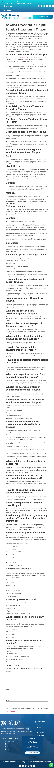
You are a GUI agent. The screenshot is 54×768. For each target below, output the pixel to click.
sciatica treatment (23, 57)
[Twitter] (41, 6)
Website (8, 700)
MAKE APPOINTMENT (43, 16)
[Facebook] (39, 6)
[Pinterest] (53, 6)
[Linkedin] (44, 6)
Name (8, 689)
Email (8, 695)
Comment (9, 671)
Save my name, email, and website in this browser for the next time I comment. (27, 708)
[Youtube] (50, 6)
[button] (27, 15)
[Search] (30, 18)
